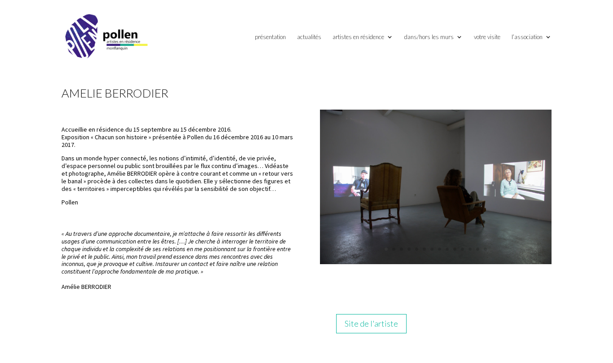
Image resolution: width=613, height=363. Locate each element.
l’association (527, 37)
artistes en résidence (358, 37)
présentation (270, 37)
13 (477, 249)
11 (462, 249)
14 (485, 249)
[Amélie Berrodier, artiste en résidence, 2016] (436, 262)
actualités (309, 37)
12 (470, 249)
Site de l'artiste (371, 323)
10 (454, 249)
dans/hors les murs (429, 37)
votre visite (487, 37)
